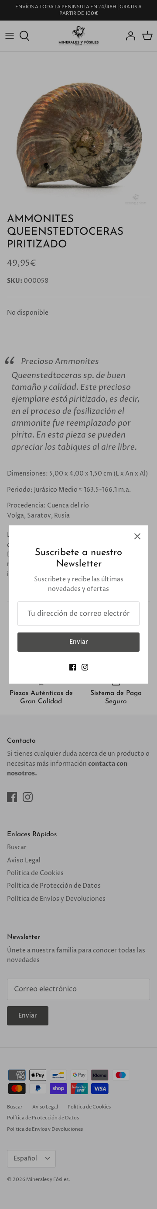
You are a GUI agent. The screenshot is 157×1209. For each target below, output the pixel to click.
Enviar (78, 642)
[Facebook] (72, 667)
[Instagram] (85, 667)
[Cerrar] (137, 536)
